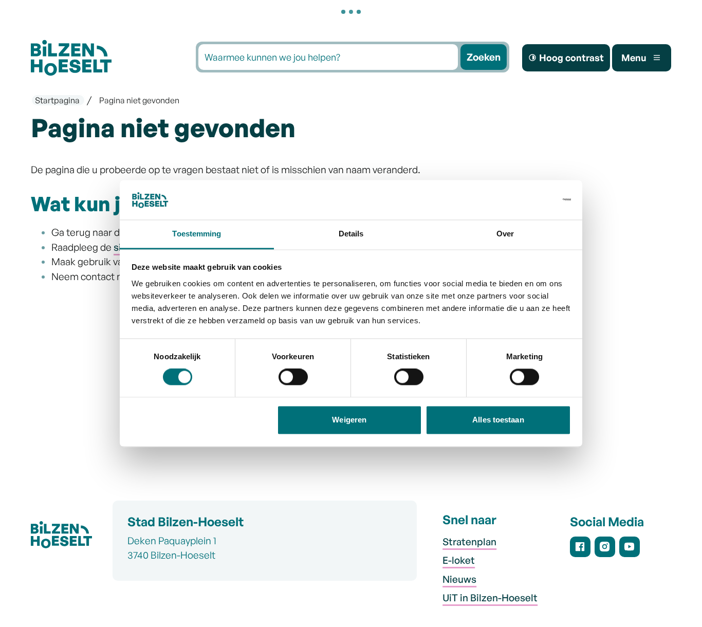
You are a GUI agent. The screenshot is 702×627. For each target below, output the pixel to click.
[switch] (293, 379)
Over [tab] (505, 233)
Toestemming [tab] (196, 233)
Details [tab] (351, 233)
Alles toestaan (498, 419)
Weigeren (349, 419)
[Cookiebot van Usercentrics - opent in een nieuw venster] (526, 200)
